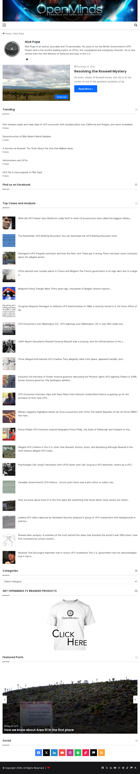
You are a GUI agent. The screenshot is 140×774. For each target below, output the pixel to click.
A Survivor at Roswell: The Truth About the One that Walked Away (38, 148)
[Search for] (135, 25)
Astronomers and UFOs (15, 160)
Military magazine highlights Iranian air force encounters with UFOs (54, 411)
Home (8, 33)
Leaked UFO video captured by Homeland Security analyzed (50, 517)
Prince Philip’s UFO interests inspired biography (43, 429)
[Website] (27, 59)
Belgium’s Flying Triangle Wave (34, 288)
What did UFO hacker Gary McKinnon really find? (44, 218)
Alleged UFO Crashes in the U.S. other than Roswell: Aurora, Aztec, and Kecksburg (62, 447)
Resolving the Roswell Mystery (100, 71)
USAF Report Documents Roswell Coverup (40, 341)
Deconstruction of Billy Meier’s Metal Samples (27, 136)
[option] (70, 699)
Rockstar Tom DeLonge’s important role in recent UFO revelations (53, 552)
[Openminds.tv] (70, 11)
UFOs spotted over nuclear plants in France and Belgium (48, 271)
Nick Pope (32, 42)
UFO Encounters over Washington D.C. (38, 323)
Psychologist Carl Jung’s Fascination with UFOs (43, 464)
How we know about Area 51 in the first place (42, 500)
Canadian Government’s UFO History (37, 482)
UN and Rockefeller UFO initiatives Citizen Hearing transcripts (52, 730)
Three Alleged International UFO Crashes (40, 359)
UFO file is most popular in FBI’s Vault (22, 172)
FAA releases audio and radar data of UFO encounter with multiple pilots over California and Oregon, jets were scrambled (67, 124)
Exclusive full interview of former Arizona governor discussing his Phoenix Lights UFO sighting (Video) (73, 376)
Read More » (86, 88)
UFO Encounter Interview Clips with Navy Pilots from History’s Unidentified (58, 394)
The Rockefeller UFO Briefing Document (39, 235)
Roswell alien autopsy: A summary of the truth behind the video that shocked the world (65, 535)
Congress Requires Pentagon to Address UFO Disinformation (50, 306)
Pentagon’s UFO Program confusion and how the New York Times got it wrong (60, 253)
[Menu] (4, 25)
